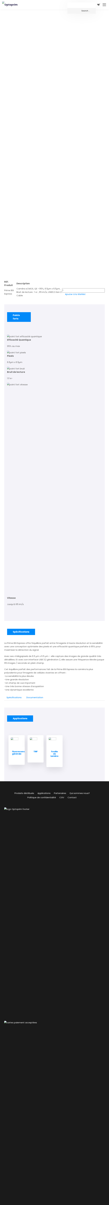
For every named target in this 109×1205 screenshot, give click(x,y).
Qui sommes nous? (80, 793)
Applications (44, 793)
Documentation (34, 697)
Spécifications (14, 697)
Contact (72, 797)
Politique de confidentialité (41, 797)
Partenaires (60, 793)
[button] (74, 294)
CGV (61, 797)
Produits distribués (24, 793)
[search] (81, 11)
